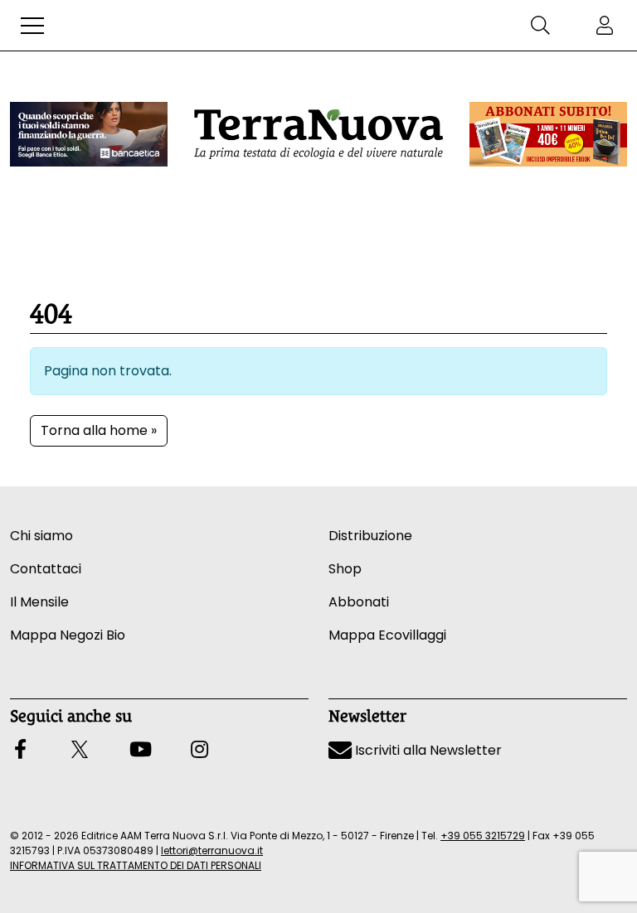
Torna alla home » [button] (99, 430)
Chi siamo (41, 535)
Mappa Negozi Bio (67, 635)
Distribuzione (370, 535)
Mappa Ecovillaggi (387, 635)
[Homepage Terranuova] (318, 134)
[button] (32, 26)
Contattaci (45, 568)
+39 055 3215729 (482, 835)
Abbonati (358, 601)
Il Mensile (39, 601)
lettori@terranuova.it (212, 850)
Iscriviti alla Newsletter (427, 750)
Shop (345, 568)
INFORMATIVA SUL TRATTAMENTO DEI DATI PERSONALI (135, 865)
